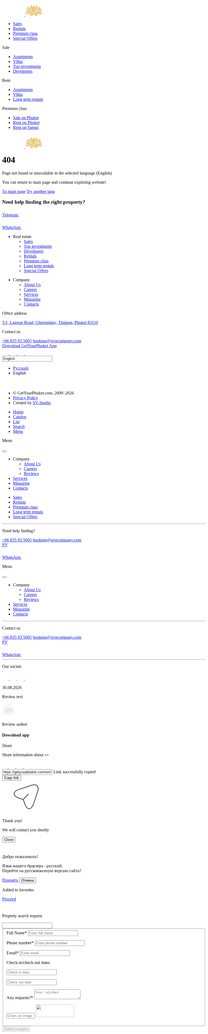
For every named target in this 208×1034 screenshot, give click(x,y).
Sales (17, 23)
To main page (13, 191)
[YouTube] (28, 353)
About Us (32, 284)
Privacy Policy (25, 398)
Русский (20, 368)
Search (19, 426)
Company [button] (21, 459)
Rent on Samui (25, 127)
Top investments (27, 66)
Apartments (23, 56)
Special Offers (25, 38)
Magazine (32, 299)
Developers (22, 71)
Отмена (27, 880)
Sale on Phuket (26, 117)
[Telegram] (13, 353)
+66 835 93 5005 (17, 341)
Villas (18, 61)
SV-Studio (42, 402)
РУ (5, 545)
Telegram (10, 215)
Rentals (19, 28)
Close (8, 840)
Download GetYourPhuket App (29, 345)
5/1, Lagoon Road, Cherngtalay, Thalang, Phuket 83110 (50, 322)
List (16, 421)
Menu (18, 431)
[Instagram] (6, 353)
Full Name (16, 933)
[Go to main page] (22, 14)
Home (18, 412)
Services (31, 294)
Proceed (9, 899)
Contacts (31, 304)
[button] (6, 811)
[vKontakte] (21, 353)
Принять (10, 880)
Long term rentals (28, 99)
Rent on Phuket (26, 122)
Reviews (31, 473)
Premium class (25, 33)
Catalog (19, 416)
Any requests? (19, 997)
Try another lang (41, 191)
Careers (30, 289)
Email (12, 953)
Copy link (11, 778)
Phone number (20, 943)
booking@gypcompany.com (57, 341)
